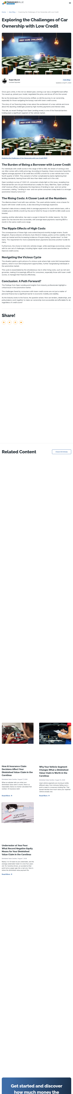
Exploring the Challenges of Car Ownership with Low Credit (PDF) (24, 158)
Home (4, 12)
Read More (6, 796)
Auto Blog (12, 12)
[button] (70, 3)
